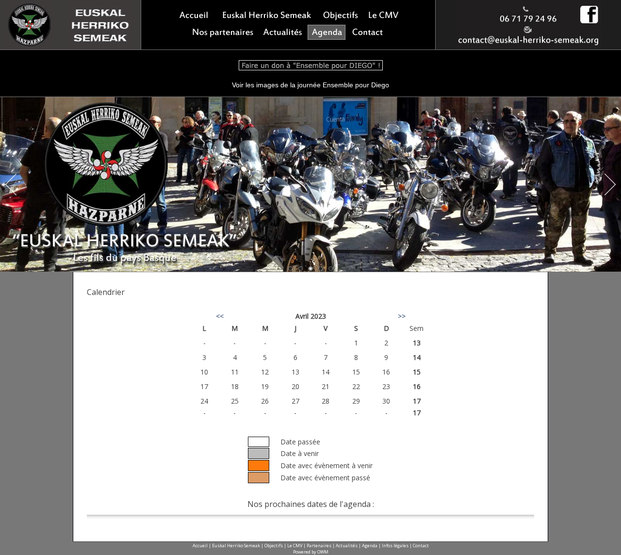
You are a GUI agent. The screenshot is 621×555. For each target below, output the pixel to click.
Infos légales (395, 545)
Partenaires (319, 545)
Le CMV (294, 545)
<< (220, 316)
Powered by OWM (310, 552)
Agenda (369, 545)
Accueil (200, 545)
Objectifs (273, 545)
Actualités (347, 545)
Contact (421, 545)
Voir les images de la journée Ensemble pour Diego (310, 85)
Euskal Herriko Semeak (236, 545)
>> (402, 316)
